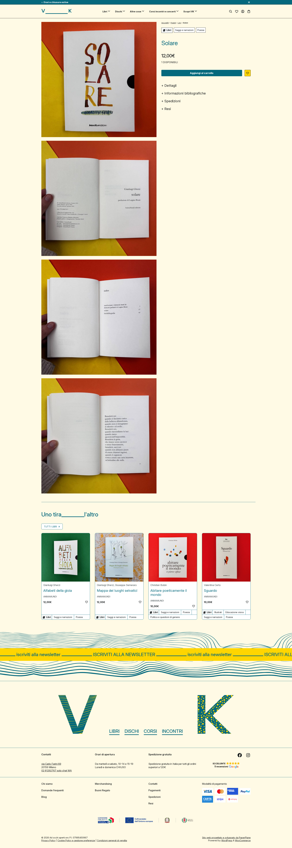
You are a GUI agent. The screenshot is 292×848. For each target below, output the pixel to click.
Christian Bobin (158, 585)
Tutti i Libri (50, 526)
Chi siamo (47, 783)
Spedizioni (172, 101)
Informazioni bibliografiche (185, 93)
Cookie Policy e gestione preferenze (76, 840)
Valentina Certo (212, 585)
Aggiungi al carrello (201, 73)
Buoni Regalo (102, 790)
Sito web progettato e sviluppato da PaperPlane (226, 837)
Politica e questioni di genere (165, 617)
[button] (248, 73)
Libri (105, 11)
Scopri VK (188, 11)
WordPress (226, 840)
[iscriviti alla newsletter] (146, 654)
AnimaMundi (50, 596)
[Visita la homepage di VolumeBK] (56, 11)
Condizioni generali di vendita (112, 840)
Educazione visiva (235, 612)
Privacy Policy (48, 840)
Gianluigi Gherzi (51, 585)
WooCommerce (243, 840)
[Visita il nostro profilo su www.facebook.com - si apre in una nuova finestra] (239, 755)
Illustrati (218, 612)
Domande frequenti (52, 790)
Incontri (172, 731)
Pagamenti (154, 790)
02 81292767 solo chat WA (56, 770)
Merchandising (103, 783)
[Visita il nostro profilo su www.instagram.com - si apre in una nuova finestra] (248, 755)
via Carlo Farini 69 (51, 763)
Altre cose (135, 11)
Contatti (152, 783)
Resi (167, 109)
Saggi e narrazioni (184, 30)
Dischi (118, 11)
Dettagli (170, 85)
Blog (44, 796)
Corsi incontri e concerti (162, 11)
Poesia (200, 30)
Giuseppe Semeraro (126, 585)
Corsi (150, 731)
